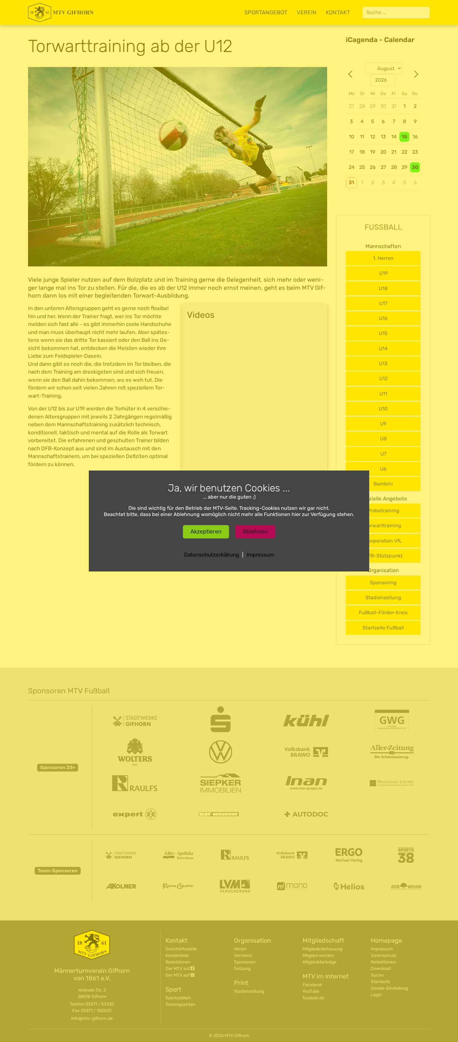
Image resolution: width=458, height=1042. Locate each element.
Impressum (260, 555)
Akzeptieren (206, 531)
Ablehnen (255, 531)
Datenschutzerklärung (211, 555)
